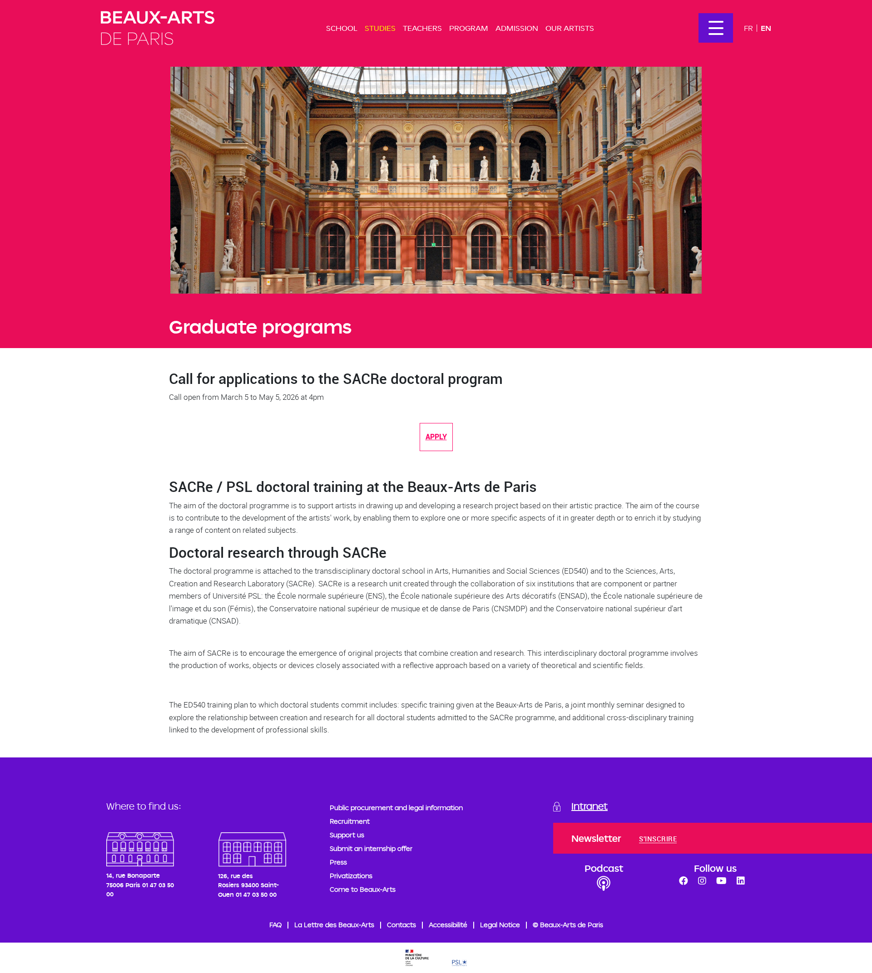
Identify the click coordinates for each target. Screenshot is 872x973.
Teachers (422, 28)
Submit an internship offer (371, 848)
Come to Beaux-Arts (363, 889)
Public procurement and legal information (396, 807)
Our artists (569, 28)
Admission (516, 28)
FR (748, 28)
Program (468, 28)
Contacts (401, 924)
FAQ (275, 924)
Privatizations (351, 875)
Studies (380, 28)
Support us (347, 834)
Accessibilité (448, 924)
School (341, 28)
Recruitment (350, 821)
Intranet (589, 806)
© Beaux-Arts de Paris (568, 924)
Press (338, 862)
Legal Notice (500, 924)
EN (766, 28)
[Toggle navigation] (716, 28)
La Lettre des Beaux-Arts (334, 924)
